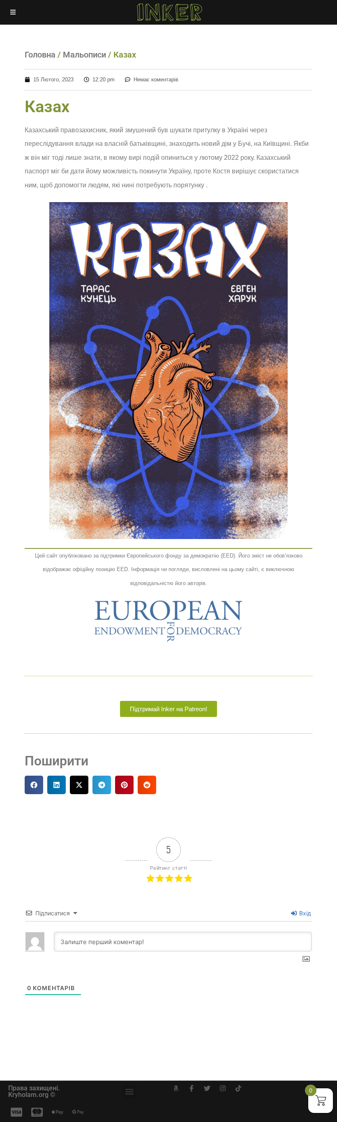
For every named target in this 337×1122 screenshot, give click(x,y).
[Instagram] (222, 1088)
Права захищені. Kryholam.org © (34, 1091)
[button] (34, 785)
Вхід (304, 913)
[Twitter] (207, 1088)
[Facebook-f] (191, 1088)
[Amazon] (176, 1088)
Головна (40, 55)
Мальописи (84, 55)
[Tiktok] (238, 1088)
